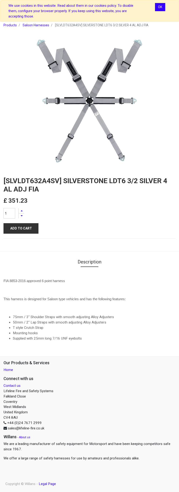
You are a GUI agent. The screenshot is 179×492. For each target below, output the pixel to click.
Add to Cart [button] (21, 228)
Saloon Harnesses (36, 25)
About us (24, 437)
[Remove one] (21, 215)
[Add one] (21, 210)
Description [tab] (89, 262)
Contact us (12, 386)
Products (10, 25)
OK (160, 7)
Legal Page (47, 484)
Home (8, 370)
